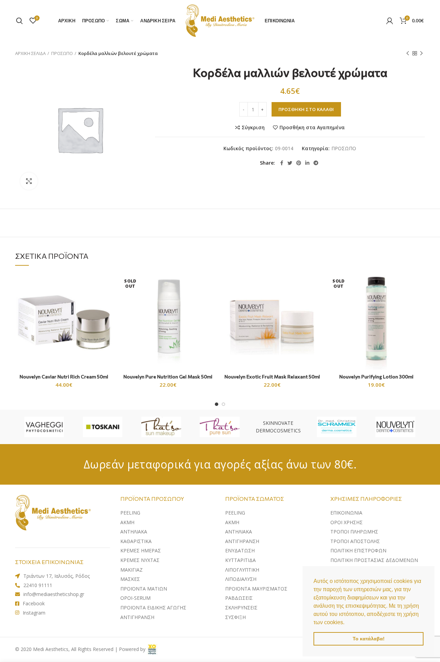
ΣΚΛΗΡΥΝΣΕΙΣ (241, 607)
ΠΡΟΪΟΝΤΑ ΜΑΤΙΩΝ (143, 588)
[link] (152, 649)
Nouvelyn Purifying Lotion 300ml (376, 376)
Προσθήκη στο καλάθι (306, 109)
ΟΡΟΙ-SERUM (135, 598)
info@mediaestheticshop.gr (53, 594)
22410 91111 (37, 585)
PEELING (130, 512)
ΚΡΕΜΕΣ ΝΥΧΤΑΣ (140, 560)
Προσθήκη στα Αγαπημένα (312, 127)
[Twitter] (289, 162)
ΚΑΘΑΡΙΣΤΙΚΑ (136, 541)
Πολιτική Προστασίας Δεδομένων (374, 560)
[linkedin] (307, 162)
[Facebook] (281, 162)
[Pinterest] (298, 162)
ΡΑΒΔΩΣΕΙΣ (239, 598)
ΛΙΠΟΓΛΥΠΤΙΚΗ (242, 569)
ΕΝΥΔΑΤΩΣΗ (240, 550)
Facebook (34, 603)
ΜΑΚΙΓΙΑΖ (131, 569)
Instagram (34, 612)
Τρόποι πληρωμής (354, 531)
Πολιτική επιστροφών (358, 550)
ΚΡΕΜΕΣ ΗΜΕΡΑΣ (140, 550)
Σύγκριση (253, 127)
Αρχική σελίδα (30, 53)
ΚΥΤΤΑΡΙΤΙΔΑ (240, 560)
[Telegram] (315, 162)
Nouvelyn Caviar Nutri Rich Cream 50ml (64, 376)
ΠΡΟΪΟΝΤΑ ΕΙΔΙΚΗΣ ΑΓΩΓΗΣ (153, 607)
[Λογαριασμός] (389, 20)
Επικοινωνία (346, 512)
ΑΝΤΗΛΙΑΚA (133, 531)
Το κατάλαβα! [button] (369, 638)
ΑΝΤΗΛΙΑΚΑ (238, 531)
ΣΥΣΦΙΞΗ (235, 617)
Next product (421, 53)
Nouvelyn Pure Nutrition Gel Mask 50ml (167, 376)
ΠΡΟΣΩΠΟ (62, 53)
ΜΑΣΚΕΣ (130, 579)
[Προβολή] (28, 181)
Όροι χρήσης (346, 522)
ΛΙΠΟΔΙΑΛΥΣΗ (240, 579)
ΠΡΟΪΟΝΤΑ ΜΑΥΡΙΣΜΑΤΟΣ (256, 588)
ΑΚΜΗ (127, 522)
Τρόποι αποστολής (355, 541)
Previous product (407, 53)
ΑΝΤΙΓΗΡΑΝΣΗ (137, 617)
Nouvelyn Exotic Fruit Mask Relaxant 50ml (272, 376)
